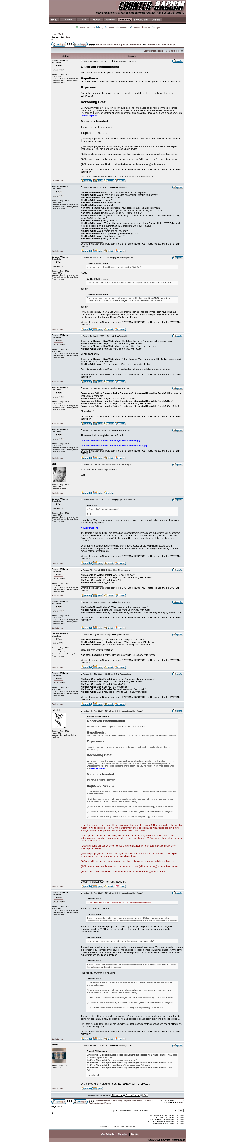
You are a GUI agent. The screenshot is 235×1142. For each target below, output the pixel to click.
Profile (147, 28)
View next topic (173, 51)
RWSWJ (57, 34)
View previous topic (153, 51)
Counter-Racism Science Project (161, 44)
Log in (157, 28)
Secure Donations (87, 28)
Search (111, 28)
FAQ (101, 28)
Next (68, 37)
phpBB (111, 1126)
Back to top (57, 181)
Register (136, 28)
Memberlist (123, 28)
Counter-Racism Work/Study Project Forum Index (118, 44)
